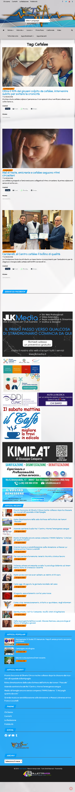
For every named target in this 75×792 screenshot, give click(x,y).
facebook (62, 1)
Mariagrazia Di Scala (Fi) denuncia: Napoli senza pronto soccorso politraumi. (43, 640)
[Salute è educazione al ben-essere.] (9, 660)
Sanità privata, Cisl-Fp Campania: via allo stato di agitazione (39, 611)
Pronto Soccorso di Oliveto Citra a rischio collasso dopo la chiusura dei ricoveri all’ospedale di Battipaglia (43, 511)
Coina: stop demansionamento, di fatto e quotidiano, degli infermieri (42, 602)
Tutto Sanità (22, 768)
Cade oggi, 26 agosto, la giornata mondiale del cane (35, 584)
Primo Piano (40, 30)
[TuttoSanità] (3, 30)
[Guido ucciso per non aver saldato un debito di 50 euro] (7, 577)
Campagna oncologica (25, 648)
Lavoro (29, 30)
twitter (66, 1)
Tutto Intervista (13, 36)
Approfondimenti (27, 36)
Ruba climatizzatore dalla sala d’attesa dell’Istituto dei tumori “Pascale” (40, 520)
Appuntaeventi (42, 36)
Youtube (69, 1)
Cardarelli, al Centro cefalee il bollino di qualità (31, 254)
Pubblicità (33, 1)
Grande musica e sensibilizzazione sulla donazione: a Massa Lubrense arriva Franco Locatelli (41, 548)
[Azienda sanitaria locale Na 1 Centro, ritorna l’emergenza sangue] (7, 531)
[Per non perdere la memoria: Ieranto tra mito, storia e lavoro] (7, 559)
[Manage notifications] (71, 788)
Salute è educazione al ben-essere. (31, 657)
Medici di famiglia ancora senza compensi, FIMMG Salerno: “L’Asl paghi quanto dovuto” (43, 539)
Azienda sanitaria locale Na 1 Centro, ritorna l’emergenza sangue (41, 528)
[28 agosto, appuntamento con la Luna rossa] (7, 596)
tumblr (72, 1)
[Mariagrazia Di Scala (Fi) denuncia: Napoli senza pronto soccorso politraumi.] (9, 642)
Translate (44, 23)
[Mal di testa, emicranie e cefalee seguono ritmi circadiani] (37, 148)
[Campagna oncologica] (9, 651)
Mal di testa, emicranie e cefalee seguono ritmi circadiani (31, 174)
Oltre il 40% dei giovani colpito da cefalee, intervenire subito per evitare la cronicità (35, 92)
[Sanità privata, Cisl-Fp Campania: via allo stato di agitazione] (7, 614)
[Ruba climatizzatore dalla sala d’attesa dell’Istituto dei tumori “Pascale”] (7, 522)
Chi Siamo (8, 712)
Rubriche (20, 30)
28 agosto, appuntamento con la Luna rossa (32, 593)
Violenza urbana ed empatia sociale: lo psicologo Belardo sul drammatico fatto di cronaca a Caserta (42, 566)
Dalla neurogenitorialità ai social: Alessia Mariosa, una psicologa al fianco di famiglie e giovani (42, 622)
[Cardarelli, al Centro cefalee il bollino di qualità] (37, 230)
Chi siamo (6, 1)
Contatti (15, 1)
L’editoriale (50, 30)
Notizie (10, 30)
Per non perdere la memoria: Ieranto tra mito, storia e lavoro (39, 556)
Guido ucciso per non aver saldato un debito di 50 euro (37, 575)
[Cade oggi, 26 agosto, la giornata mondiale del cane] (7, 586)
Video (59, 30)
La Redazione (24, 1)
